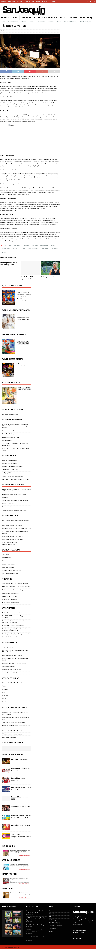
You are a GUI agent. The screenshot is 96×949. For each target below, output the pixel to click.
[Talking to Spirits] (50, 274)
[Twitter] (90, 1)
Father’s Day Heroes (8, 564)
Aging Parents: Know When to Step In (14, 663)
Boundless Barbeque (8, 434)
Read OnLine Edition (23, 292)
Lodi (3, 692)
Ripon (4, 699)
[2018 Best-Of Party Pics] (6, 810)
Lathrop (5, 689)
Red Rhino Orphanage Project (11, 669)
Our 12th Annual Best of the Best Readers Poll (16, 528)
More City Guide (10, 678)
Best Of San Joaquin (12, 754)
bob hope (8, 245)
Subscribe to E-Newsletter (21, 298)
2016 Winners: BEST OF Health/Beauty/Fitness (9, 543)
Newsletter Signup (85, 21)
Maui (3, 561)
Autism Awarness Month (10, 573)
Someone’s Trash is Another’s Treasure (14, 494)
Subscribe (24, 21)
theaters (45, 248)
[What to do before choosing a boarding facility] (17, 920)
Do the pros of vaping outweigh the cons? (15, 634)
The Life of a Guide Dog (10, 469)
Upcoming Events (13, 21)
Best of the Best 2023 (9, 737)
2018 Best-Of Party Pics (20, 806)
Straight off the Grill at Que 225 (12, 570)
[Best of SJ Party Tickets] (6, 828)
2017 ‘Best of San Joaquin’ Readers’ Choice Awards (21, 836)
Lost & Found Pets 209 (9, 460)
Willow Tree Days (8, 647)
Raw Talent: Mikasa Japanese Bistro (28, 278)
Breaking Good (7, 440)
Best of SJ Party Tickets (20, 825)
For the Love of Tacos (9, 431)
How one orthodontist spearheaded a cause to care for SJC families (16, 621)
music (53, 245)
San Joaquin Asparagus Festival (12, 655)
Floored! (5, 497)
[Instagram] (94, 1)
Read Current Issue (23, 317)
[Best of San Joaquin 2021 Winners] (6, 772)
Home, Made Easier (8, 507)
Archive (59, 21)
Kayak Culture (6, 557)
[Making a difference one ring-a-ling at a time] (8, 932)
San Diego (5, 554)
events (26, 245)
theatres (55, 248)
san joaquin (6, 248)
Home (3, 21)
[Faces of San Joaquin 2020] (6, 800)
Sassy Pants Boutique (9, 666)
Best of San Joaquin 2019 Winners (12, 525)
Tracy (4, 686)
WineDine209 (36, 1)
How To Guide (68, 17)
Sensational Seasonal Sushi (10, 437)
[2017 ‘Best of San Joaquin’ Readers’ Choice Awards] (6, 838)
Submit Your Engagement (10, 414)
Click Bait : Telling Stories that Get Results (15, 479)
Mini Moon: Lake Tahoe (9, 599)
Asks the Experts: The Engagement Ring (15, 583)
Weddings (20, 1)
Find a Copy (51, 21)
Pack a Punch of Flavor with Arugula (13, 590)
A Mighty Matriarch (8, 473)
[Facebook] (87, 1)
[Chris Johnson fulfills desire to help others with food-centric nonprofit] (8, 926)
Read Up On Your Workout (10, 637)
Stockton (5, 702)
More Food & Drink (12, 419)
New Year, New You (8, 567)
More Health (8, 608)
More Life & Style (11, 455)
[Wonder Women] (8, 920)
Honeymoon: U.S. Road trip (10, 593)
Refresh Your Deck (8, 504)
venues (4, 252)
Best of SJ (86, 17)
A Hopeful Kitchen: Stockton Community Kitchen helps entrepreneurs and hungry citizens (15, 425)
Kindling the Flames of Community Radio (8, 264)
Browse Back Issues (23, 301)
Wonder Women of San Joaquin (12, 734)
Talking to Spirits (48, 277)
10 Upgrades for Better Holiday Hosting (15, 500)
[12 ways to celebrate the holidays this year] (17, 926)
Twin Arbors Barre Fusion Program (13, 613)
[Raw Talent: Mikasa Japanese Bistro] (30, 274)
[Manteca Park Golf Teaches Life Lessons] (8, 914)
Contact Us (41, 21)
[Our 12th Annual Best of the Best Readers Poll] (6, 819)
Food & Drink (9, 17)
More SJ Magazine (11, 550)
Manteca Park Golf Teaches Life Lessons (15, 683)
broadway (17, 245)
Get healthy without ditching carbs (13, 626)
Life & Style (28, 17)
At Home (53, 1)
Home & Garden (47, 17)
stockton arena (33, 248)
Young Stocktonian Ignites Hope (12, 476)
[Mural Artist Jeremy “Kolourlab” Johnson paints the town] (17, 914)
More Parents (9, 642)
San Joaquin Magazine (8, 1)
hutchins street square (40, 245)
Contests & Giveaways (70, 21)
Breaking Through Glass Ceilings (12, 466)
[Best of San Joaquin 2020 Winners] (6, 781)
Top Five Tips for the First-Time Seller (14, 510)
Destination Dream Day (9, 596)
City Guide (45, 1)
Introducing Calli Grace (9, 463)
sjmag (23, 248)
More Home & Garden (13, 484)
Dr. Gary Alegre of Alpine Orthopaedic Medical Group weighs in (14, 629)
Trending (7, 579)
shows (15, 248)
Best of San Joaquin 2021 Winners (12, 536)
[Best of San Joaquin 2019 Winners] (6, 791)
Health (28, 1)
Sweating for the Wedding (10, 603)
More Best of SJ (10, 515)
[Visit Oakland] (17, 932)
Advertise (32, 21)
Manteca (5, 695)
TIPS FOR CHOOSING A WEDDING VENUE (16, 587)
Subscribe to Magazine (24, 295)
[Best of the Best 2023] (6, 762)
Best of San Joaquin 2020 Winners (12, 539)
